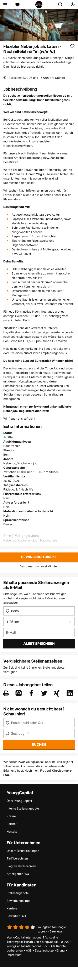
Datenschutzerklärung (50, 950)
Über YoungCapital (19, 800)
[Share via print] (7, 693)
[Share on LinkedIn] (70, 693)
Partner (11, 823)
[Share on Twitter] (45, 693)
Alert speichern (39, 643)
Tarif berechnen (17, 858)
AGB (29, 950)
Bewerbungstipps (18, 900)
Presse (11, 816)
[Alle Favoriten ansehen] (17, 4)
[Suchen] (62, 4)
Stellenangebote (18, 893)
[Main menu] (4, 4)
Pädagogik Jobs (26, 536)
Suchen (39, 744)
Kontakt (12, 831)
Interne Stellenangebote (23, 808)
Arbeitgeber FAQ (18, 873)
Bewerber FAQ (16, 916)
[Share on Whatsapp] (19, 693)
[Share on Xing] (57, 693)
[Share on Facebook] (32, 693)
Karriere (12, 908)
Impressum (14, 955)
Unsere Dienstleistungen (23, 850)
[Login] (72, 4)
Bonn (7, 536)
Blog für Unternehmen (21, 866)
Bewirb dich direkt (39, 557)
